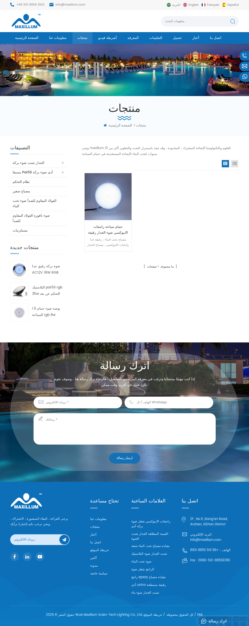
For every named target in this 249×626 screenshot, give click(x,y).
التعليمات (155, 38)
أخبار (195, 38)
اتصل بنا (215, 38)
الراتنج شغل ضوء (142, 569)
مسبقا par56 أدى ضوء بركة (33, 172)
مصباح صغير (21, 191)
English (193, 5)
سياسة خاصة (98, 573)
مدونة (94, 565)
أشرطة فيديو (107, 38)
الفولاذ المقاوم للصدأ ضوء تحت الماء (34, 203)
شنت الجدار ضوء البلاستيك (149, 553)
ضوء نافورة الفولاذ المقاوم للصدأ (31, 218)
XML (200, 614)
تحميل (177, 38)
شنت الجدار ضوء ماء (145, 592)
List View (234, 163)
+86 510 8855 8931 (30, 4)
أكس (93, 558)
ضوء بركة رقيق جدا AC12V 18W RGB (46, 269)
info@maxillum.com (70, 4)
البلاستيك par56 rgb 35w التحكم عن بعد (47, 290)
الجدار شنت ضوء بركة (28, 163)
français (213, 5)
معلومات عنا (58, 38)
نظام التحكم (21, 182)
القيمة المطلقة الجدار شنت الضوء (149, 536)
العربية (176, 5)
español (233, 5)
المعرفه (133, 38)
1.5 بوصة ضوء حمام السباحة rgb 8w (46, 312)
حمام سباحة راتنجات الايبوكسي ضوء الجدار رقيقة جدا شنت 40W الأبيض (108, 230)
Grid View (225, 163)
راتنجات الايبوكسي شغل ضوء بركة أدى (150, 524)
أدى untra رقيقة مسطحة (148, 585)
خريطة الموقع (99, 550)
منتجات (82, 38)
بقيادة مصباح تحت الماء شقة (150, 546)
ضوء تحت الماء (141, 561)
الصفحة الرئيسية (26, 38)
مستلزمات (20, 230)
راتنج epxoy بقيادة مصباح (148, 577)
